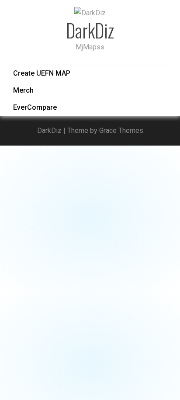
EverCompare (35, 107)
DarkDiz (90, 30)
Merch (23, 90)
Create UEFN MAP (41, 73)
